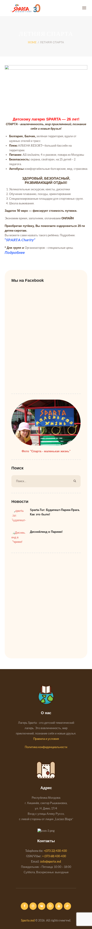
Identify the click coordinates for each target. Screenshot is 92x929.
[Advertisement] (46, 605)
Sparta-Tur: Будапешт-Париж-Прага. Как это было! (55, 512)
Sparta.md (28, 920)
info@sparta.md (50, 861)
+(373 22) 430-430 (55, 850)
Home (32, 42)
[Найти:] (46, 481)
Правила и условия (46, 738)
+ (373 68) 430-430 (54, 856)
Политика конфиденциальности (46, 747)
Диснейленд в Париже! (46, 531)
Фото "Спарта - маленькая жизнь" (46, 451)
